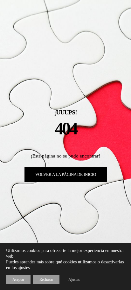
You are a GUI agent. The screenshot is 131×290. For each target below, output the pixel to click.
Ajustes (74, 279)
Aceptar (18, 279)
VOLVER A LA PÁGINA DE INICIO (65, 174)
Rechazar (46, 279)
